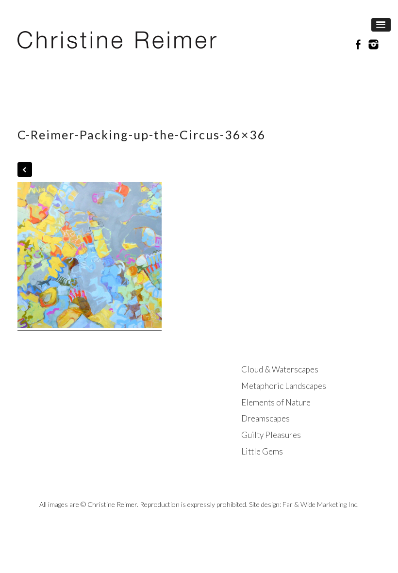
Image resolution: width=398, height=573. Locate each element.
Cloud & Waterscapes (279, 369)
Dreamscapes (265, 418)
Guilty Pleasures (271, 435)
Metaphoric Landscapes (283, 386)
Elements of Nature (276, 402)
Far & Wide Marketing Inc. (320, 504)
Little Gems (262, 451)
